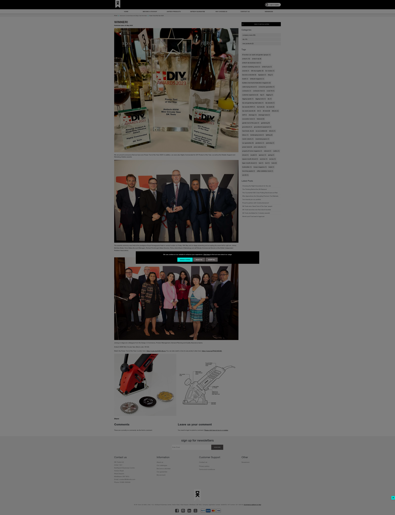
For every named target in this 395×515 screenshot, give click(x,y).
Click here (206, 254)
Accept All (211, 259)
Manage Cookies (185, 259)
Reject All (199, 259)
